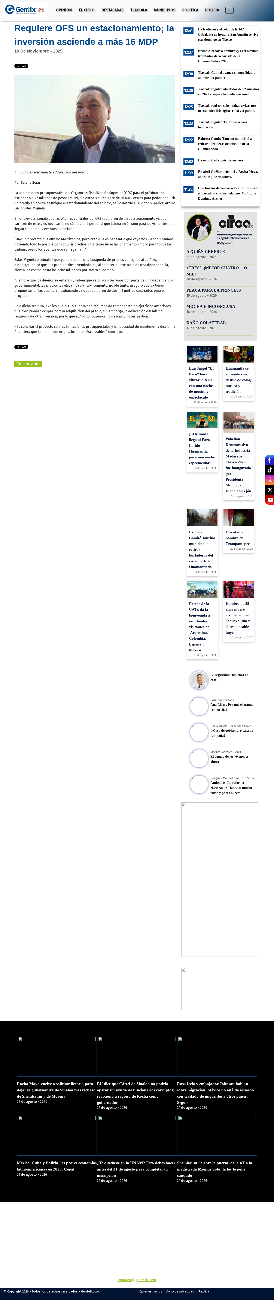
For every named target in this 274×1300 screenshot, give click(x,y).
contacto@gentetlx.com (137, 1280)
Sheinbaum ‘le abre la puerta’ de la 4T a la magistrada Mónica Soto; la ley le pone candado (214, 1169)
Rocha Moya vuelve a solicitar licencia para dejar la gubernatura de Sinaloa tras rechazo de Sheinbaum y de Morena (56, 1090)
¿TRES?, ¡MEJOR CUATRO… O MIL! (216, 271)
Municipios (164, 10)
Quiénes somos (151, 1291)
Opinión (64, 10)
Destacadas (112, 10)
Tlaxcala (138, 10)
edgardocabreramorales (234, 238)
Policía (212, 10)
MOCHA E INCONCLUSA (210, 306)
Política (190, 10)
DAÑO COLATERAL (206, 322)
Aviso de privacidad (180, 1291)
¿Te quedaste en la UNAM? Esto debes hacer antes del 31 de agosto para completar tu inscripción (136, 1169)
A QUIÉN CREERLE (205, 251)
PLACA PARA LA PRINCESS (213, 290)
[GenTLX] (137, 1227)
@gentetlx (226, 243)
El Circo (87, 10)
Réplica (204, 1291)
